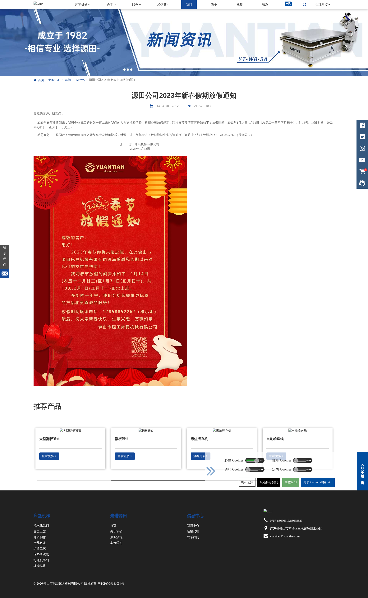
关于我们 (116, 531)
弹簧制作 (40, 537)
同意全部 (291, 482)
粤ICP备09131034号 (111, 583)
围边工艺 (40, 531)
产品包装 (40, 543)
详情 (68, 79)
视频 (240, 4)
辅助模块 (40, 566)
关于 (110, 4)
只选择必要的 (269, 482)
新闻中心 (54, 79)
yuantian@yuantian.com (285, 536)
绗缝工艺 (40, 548)
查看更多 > (49, 456)
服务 (135, 4)
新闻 (189, 4)
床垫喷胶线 (41, 554)
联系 (265, 4)
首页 (41, 80)
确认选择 (247, 482)
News (80, 79)
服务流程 (116, 537)
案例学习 (116, 543)
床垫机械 (81, 4)
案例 (214, 4)
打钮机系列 (41, 560)
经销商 (162, 4)
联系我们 (193, 537)
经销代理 (193, 531)
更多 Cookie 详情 (314, 482)
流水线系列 (41, 525)
